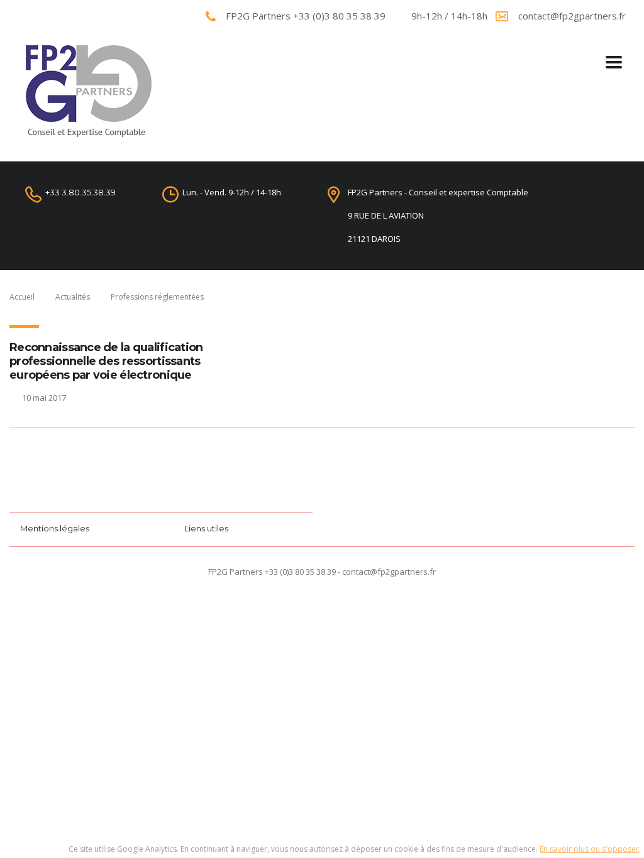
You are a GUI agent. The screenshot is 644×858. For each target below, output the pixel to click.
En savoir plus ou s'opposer (589, 849)
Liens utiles (206, 528)
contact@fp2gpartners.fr (572, 15)
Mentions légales (54, 528)
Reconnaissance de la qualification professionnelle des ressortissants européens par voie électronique (106, 361)
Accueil (22, 296)
